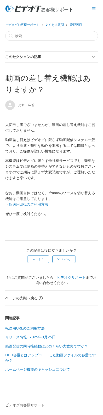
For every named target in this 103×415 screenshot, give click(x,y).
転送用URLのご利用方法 (28, 204)
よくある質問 (54, 25)
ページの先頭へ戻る (21, 298)
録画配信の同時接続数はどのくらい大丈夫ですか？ (46, 346)
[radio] (38, 259)
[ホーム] (39, 11)
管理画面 (76, 25)
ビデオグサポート (71, 277)
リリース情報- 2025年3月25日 (30, 337)
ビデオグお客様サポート (22, 25)
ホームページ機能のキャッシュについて (37, 369)
